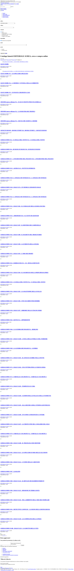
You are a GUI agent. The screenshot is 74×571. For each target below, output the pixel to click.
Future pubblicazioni (6, 15)
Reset (6, 53)
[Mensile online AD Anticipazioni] (16, 543)
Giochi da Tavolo (5, 35)
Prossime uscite (4, 50)
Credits (12, 570)
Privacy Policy (70, 569)
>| (6, 535)
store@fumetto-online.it (32, 569)
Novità (3, 49)
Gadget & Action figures (6, 36)
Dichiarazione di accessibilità (6, 570)
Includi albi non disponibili (6, 40)
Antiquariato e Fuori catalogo (7, 34)
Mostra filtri (9, 59)
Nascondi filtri (3, 59)
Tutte (3, 31)
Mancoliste (4, 549)
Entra (1, 567)
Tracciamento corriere (6, 552)
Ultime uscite (5, 14)
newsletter (5, 3)
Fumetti (4, 13)
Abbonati (4, 550)
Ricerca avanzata (3, 8)
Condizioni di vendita (6, 554)
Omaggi (4, 548)
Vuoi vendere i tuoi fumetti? (7, 551)
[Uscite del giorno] (16, 544)
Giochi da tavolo (5, 16)
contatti (1, 3)
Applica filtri (3, 53)
